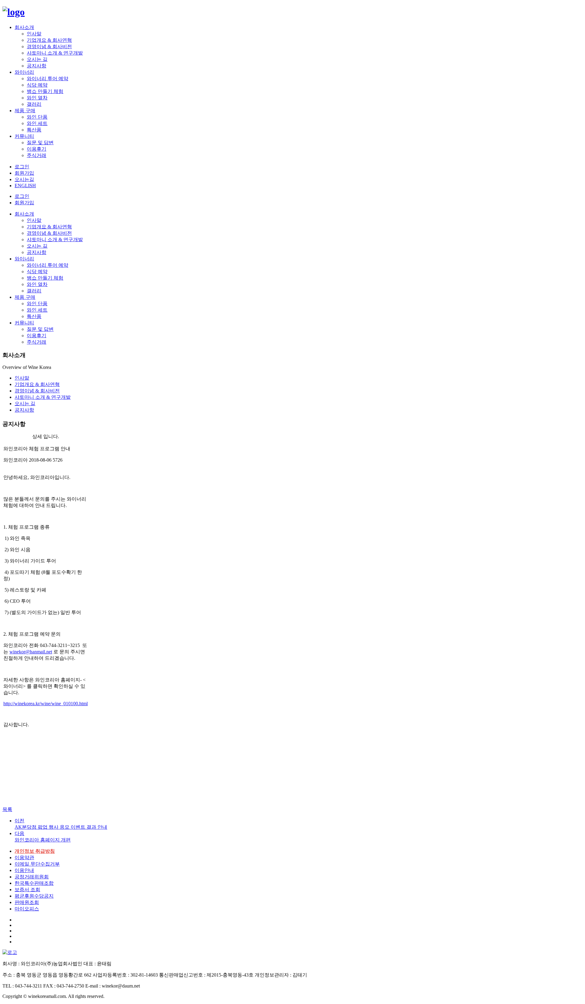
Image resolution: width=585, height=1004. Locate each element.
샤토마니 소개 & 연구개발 (55, 52)
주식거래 (36, 155)
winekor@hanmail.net (30, 651)
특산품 (34, 129)
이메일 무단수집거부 (37, 863)
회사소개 (24, 27)
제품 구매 (25, 110)
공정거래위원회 (32, 876)
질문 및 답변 (40, 142)
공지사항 (36, 65)
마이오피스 (27, 908)
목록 (7, 809)
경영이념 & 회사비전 (49, 46)
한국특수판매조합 (34, 883)
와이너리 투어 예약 (47, 78)
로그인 (22, 196)
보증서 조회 (27, 889)
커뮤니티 (24, 136)
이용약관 (24, 857)
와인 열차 (37, 97)
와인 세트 (37, 123)
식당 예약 (37, 85)
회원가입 (24, 202)
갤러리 (34, 104)
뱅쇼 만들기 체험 (45, 91)
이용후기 (36, 149)
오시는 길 (37, 59)
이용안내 (24, 870)
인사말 (34, 33)
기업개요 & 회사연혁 (49, 40)
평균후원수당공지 (34, 896)
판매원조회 (27, 902)
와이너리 (24, 72)
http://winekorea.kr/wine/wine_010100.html (45, 703)
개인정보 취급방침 (35, 851)
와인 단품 (37, 117)
